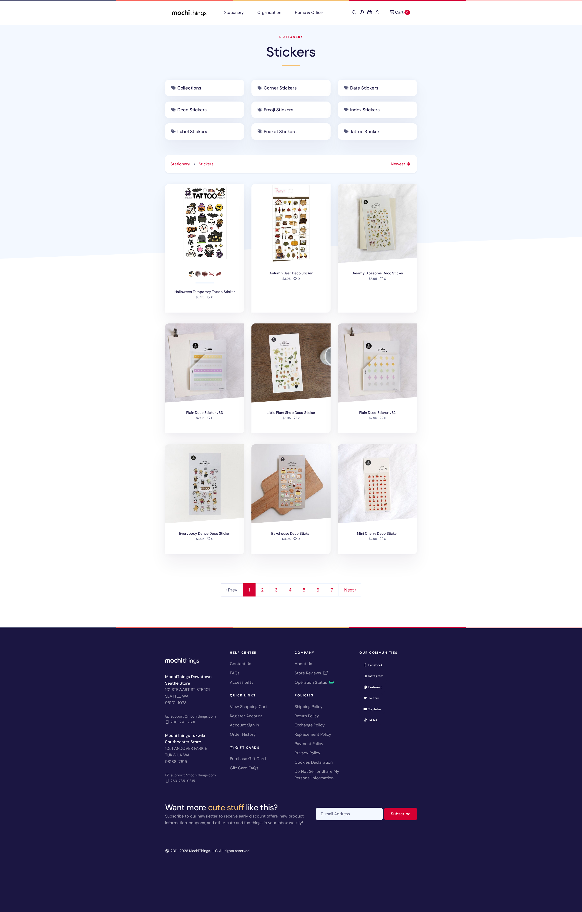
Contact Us (240, 663)
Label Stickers (192, 131)
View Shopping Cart (248, 706)
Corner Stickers (280, 88)
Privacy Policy (307, 753)
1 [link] (249, 590)
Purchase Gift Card (248, 758)
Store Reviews (308, 673)
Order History (243, 734)
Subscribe (404, 814)
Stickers (291, 52)
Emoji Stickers (278, 110)
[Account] (377, 12)
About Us (303, 663)
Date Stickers (364, 88)
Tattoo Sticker (364, 131)
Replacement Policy (313, 734)
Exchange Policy (310, 725)
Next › (350, 590)
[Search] (354, 12)
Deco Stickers (192, 110)
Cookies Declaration (314, 762)
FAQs (235, 673)
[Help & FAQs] (362, 12)
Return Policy (307, 716)
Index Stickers (365, 110)
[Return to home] (189, 12)
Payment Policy (309, 743)
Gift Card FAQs (244, 768)
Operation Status (311, 682)
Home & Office (309, 12)
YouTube (376, 709)
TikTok (374, 720)
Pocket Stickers (280, 131)
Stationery (234, 12)
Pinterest (376, 687)
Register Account (246, 716)
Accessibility (241, 682)
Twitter (375, 698)
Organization (269, 12)
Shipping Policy (309, 706)
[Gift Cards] (370, 12)
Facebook (376, 665)
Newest (398, 164)
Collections (189, 88)
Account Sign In (244, 725)
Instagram (377, 676)
